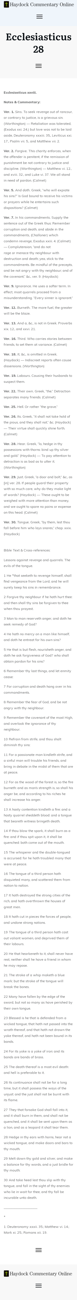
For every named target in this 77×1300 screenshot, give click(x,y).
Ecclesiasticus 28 (38, 42)
